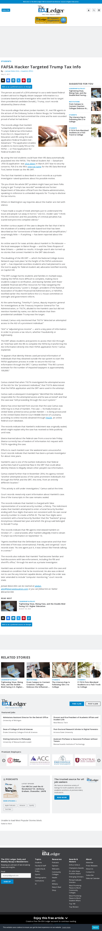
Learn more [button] (66, 927)
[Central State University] (39, 760)
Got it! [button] (95, 927)
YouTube (8, 809)
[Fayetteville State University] (16, 760)
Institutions (74, 102)
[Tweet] (19, 80)
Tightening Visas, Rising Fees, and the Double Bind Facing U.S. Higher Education (42, 605)
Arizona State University (63, 732)
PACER (49, 417)
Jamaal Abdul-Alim (12, 71)
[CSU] (62, 760)
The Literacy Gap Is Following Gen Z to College (77, 119)
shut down (30, 163)
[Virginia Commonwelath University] (85, 760)
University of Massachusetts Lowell (17, 742)
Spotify (31, 805)
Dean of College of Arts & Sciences (18, 729)
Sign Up (7, 882)
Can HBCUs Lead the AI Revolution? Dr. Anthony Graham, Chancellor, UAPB (34, 788)
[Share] (8, 80)
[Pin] (24, 80)
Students (6, 61)
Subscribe (5, 10)
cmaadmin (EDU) (26, 71)
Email (3, 871)
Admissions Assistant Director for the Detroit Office (25, 717)
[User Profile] (89, 10)
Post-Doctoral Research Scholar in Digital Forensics (75, 729)
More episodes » (10, 801)
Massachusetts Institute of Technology (69, 744)
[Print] (3, 80)
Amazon (22, 805)
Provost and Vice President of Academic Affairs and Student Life (75, 718)
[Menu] (99, 10)
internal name (34, 166)
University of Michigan (12, 720)
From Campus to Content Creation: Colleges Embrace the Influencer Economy (78, 106)
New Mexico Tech (60, 722)
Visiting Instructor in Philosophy (17, 739)
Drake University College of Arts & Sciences (20, 732)
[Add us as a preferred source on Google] (29, 80)
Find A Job (76, 704)
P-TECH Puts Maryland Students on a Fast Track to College (79, 132)
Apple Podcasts (10, 805)
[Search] (94, 10)
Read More (62, 797)
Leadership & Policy (27, 601)
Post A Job (93, 704)
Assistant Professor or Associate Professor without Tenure (75, 740)
